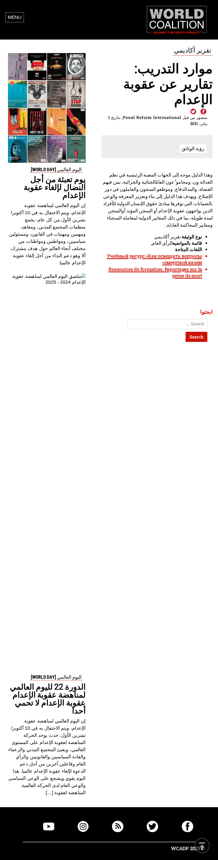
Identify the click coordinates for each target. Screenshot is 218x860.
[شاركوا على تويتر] (193, 112)
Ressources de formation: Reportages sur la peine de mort (155, 272)
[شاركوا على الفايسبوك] (203, 112)
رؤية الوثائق (193, 148)
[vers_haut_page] (202, 846)
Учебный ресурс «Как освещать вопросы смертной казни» (154, 259)
